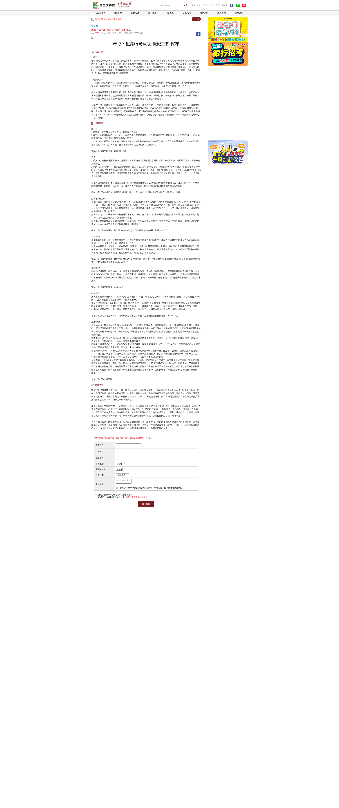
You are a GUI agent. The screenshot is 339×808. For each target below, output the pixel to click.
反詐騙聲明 (222, 5)
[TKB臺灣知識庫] (104, 5)
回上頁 (196, 19)
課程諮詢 (209, 5)
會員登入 (197, 5)
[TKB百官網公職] (124, 5)
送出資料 (146, 504)
